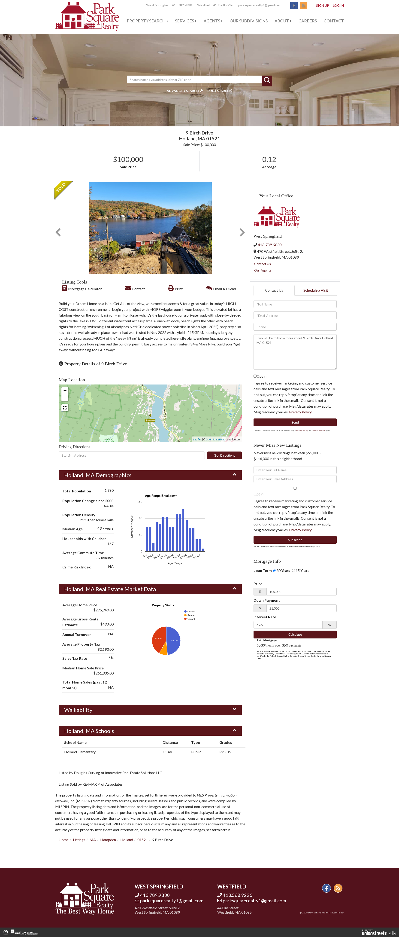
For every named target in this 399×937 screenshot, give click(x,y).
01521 (142, 839)
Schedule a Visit (315, 290)
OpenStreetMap (215, 439)
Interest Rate (265, 617)
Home (64, 839)
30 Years (283, 570)
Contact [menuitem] (334, 20)
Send (295, 422)
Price (258, 583)
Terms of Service (318, 430)
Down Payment (267, 600)
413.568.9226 (223, 5)
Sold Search (218, 91)
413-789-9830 (269, 244)
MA (93, 839)
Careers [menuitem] (308, 20)
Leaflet (197, 439)
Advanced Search (183, 91)
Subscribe (295, 540)
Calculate (295, 634)
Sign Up (322, 5)
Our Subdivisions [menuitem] (249, 20)
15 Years (302, 570)
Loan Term (263, 570)
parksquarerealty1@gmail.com (259, 5)
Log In (338, 5)
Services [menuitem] (184, 20)
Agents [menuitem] (212, 20)
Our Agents (263, 270)
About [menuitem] (282, 20)
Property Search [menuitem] (146, 20)
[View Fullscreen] (64, 407)
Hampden (108, 839)
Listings (79, 839)
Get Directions (224, 455)
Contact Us (262, 264)
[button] (267, 81)
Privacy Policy (300, 412)
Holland (126, 839)
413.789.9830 (182, 5)
